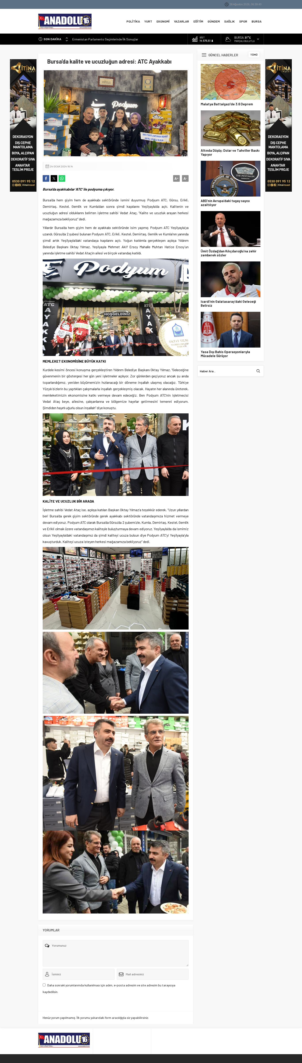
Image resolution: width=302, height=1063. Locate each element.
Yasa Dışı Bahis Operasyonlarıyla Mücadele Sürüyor (225, 354)
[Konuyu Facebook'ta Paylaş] (46, 178)
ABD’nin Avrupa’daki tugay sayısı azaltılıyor (225, 203)
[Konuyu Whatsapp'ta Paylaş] (62, 178)
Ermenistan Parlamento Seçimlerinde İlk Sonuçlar (105, 39)
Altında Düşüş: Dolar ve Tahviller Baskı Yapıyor (230, 152)
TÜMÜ (254, 54)
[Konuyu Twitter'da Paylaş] (54, 178)
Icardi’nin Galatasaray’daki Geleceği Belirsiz (228, 303)
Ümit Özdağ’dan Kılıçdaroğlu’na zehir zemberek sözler (228, 253)
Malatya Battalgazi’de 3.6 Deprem (227, 104)
